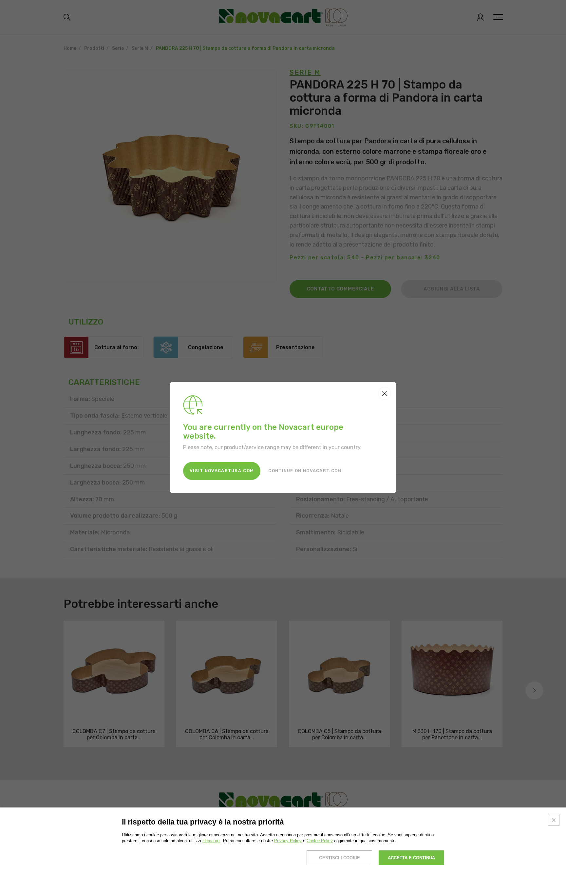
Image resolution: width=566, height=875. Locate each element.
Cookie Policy (320, 840)
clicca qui (211, 840)
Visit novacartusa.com (222, 470)
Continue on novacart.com (305, 470)
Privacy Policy (288, 840)
